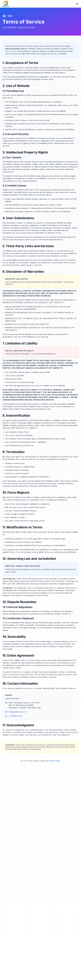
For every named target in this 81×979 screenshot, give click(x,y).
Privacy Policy (54, 761)
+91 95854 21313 (15, 716)
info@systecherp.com (17, 712)
